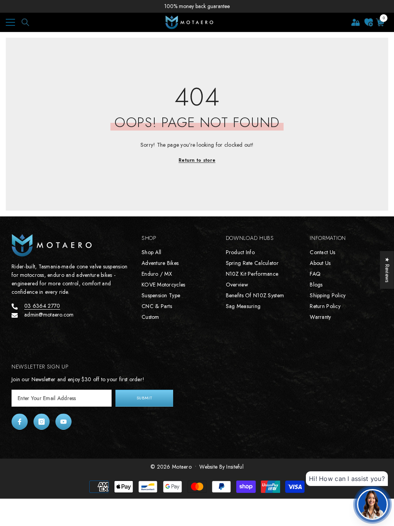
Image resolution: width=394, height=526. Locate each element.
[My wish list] (368, 22)
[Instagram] (41, 422)
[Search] (25, 22)
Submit (144, 398)
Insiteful (235, 467)
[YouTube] (63, 422)
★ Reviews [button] (387, 270)
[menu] (10, 22)
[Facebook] (20, 422)
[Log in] (355, 22)
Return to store (197, 160)
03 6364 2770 (42, 306)
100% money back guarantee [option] (197, 6)
